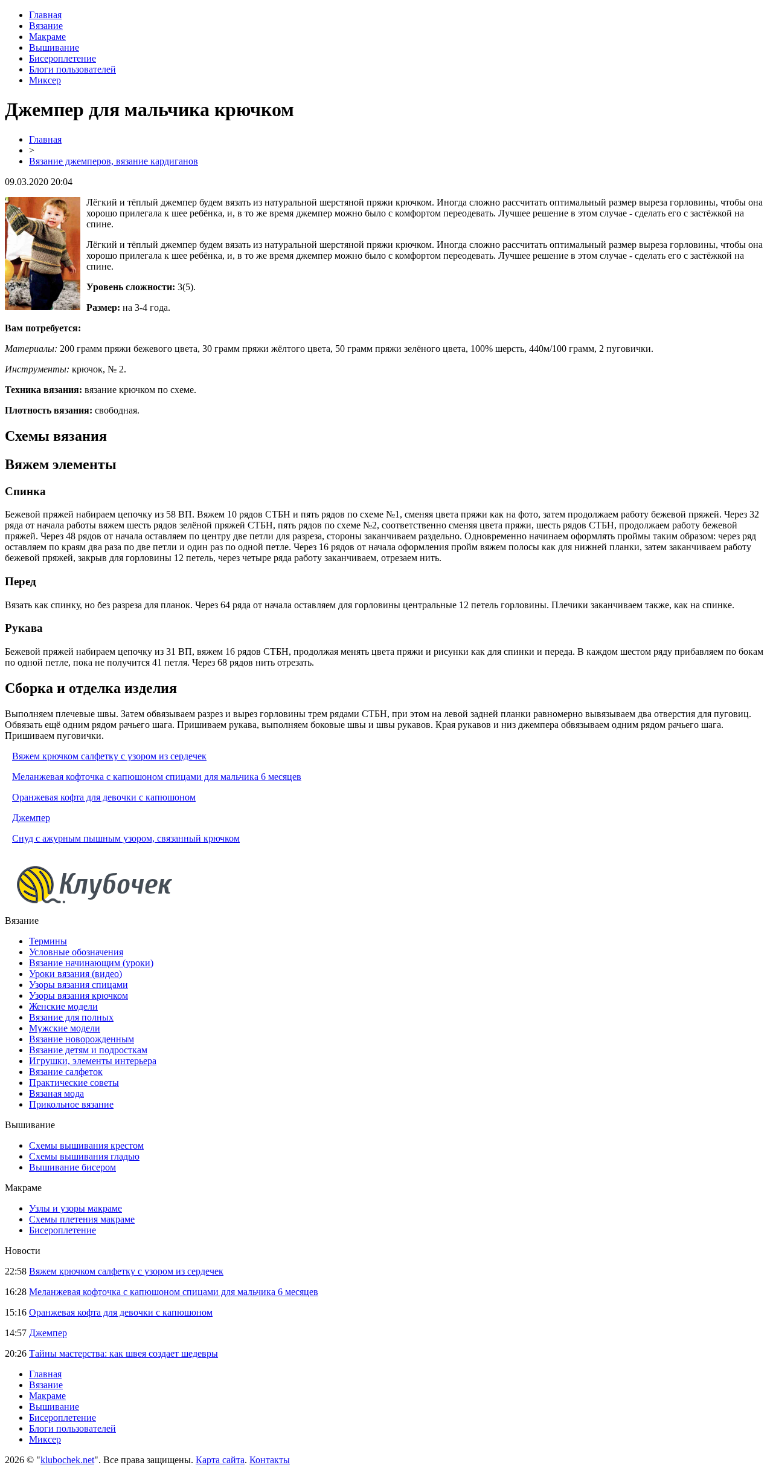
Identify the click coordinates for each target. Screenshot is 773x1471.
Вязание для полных (71, 1017)
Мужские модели (64, 1028)
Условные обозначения (76, 952)
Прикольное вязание (71, 1104)
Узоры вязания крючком (78, 995)
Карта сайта (220, 1460)
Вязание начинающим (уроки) (91, 963)
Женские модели (63, 1006)
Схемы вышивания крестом (86, 1145)
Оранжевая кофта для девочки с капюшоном (104, 797)
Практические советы (74, 1082)
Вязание (46, 26)
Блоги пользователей (72, 69)
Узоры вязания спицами (78, 984)
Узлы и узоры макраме (75, 1208)
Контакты (269, 1460)
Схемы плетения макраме (82, 1219)
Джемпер (31, 818)
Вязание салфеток (66, 1072)
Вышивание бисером (72, 1167)
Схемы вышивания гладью (84, 1156)
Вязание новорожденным (81, 1039)
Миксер (45, 80)
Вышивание (54, 47)
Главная (45, 15)
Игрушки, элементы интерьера (92, 1061)
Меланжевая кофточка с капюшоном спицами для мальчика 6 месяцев (156, 776)
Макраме (47, 36)
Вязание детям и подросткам (88, 1050)
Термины (48, 941)
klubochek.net (67, 1460)
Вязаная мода (56, 1093)
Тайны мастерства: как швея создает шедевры (123, 1353)
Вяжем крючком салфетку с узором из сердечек (109, 756)
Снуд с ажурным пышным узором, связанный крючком (126, 838)
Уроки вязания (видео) (75, 974)
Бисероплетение (62, 58)
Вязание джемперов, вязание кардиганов (113, 161)
